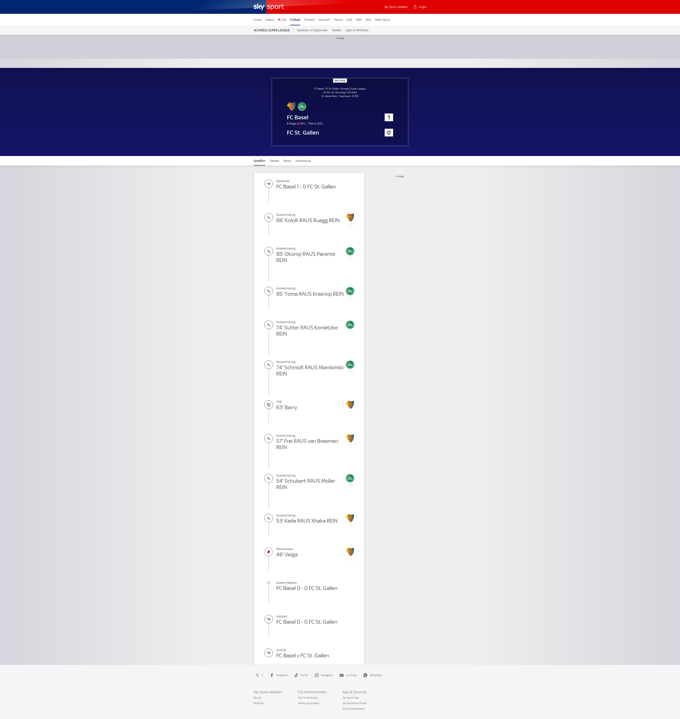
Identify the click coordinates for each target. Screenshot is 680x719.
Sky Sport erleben (396, 7)
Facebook (282, 675)
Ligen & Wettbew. (357, 30)
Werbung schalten (309, 703)
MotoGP (324, 19)
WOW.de (259, 703)
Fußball (295, 19)
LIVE (283, 19)
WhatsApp (376, 675)
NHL (368, 19)
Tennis (338, 19)
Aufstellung (303, 161)
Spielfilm (259, 161)
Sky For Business (308, 697)
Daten (287, 161)
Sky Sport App (351, 697)
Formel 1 (309, 19)
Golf (349, 19)
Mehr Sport (382, 19)
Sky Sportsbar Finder (355, 703)
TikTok (304, 675)
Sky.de (257, 697)
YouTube (351, 675)
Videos (269, 19)
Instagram (327, 675)
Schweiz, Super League (272, 30)
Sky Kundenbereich (354, 708)
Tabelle (336, 30)
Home (258, 19)
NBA (359, 19)
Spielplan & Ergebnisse (312, 30)
